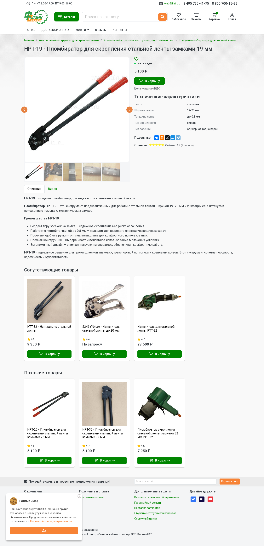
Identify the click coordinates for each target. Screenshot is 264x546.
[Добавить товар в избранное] (136, 59)
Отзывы (100, 30)
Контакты (120, 30)
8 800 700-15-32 (225, 3)
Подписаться (229, 481)
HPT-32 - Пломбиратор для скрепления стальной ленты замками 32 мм (102, 433)
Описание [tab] (34, 189)
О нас (31, 30)
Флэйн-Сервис (37, 17)
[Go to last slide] (24, 110)
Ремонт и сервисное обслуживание (157, 497)
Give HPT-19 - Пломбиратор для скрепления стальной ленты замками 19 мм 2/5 (153, 144)
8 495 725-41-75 (196, 3)
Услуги (81, 30)
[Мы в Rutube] (202, 499)
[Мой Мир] (172, 137)
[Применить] (162, 17)
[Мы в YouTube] (210, 499)
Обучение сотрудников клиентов (155, 513)
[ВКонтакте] (156, 137)
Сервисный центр (145, 518)
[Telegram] (178, 137)
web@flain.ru (172, 3)
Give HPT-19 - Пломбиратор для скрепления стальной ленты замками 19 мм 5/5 (162, 144)
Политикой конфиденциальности (51, 521)
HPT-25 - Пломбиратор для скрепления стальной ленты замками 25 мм (47, 433)
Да (44, 530)
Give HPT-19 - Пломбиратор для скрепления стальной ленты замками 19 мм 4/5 (159, 144)
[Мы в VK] (193, 499)
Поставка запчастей (147, 507)
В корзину (152, 81)
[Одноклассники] (162, 137)
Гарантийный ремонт (147, 502)
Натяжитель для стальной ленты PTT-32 (156, 328)
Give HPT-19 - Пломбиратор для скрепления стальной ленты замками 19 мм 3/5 (156, 144)
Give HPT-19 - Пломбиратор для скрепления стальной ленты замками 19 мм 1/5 (150, 144)
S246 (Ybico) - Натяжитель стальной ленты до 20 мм (101, 328)
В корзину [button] (52, 354)
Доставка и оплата (55, 30)
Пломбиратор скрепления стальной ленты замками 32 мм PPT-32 (157, 433)
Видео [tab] (52, 189)
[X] (167, 137)
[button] (66, 16)
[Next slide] (129, 110)
